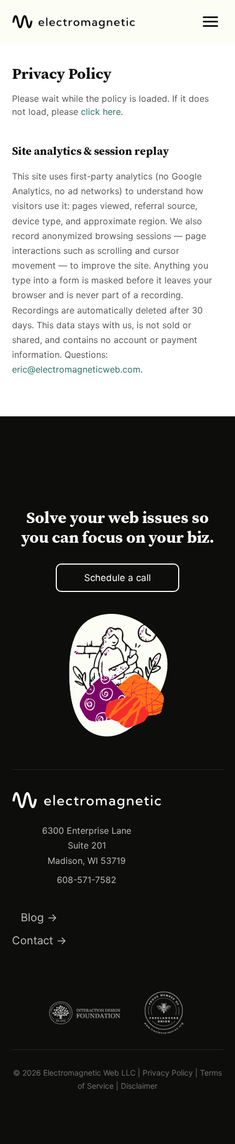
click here (101, 111)
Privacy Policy (168, 1072)
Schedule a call (117, 577)
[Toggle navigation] (210, 21)
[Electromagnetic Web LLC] (87, 816)
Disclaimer (139, 1085)
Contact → (39, 940)
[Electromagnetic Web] (74, 22)
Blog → (39, 917)
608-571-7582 (86, 879)
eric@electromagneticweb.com (76, 369)
